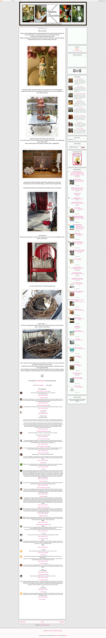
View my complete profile (77, 50)
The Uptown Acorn (77, 179)
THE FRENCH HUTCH (77, 224)
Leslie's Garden (42, 397)
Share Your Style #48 (79, 387)
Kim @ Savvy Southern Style (42, 446)
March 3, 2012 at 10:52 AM (43, 466)
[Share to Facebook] (50, 385)
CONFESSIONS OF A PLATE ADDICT (77, 250)
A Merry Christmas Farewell (79, 331)
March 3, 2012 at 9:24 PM (43, 547)
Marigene (42, 462)
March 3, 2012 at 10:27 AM (43, 460)
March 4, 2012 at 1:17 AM (43, 561)
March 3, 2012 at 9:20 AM (43, 444)
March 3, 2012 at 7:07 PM (43, 522)
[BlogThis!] (47, 385)
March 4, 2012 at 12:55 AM (43, 552)
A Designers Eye (77, 374)
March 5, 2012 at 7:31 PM (43, 589)
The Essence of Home (77, 347)
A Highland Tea (80, 122)
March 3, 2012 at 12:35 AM (43, 395)
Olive (42, 533)
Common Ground (77, 258)
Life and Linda (77, 207)
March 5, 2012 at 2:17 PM (43, 577)
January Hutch (80, 78)
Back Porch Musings (77, 373)
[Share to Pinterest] (51, 385)
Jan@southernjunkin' (42, 574)
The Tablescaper (40, 380)
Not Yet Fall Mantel (79, 107)
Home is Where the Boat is (77, 202)
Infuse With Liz (77, 364)
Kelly (42, 469)
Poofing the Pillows (77, 330)
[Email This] (46, 385)
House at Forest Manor (77, 241)
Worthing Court (77, 197)
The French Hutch (42, 579)
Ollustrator (57, 635)
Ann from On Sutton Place (42, 438)
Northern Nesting (77, 386)
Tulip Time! (80, 365)
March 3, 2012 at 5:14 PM (43, 513)
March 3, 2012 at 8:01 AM (43, 436)
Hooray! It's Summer (79, 378)
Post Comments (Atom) (45, 625)
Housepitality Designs (77, 272)
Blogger (65, 635)
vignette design (77, 233)
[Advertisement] (42, 610)
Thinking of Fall (77, 194)
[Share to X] (48, 385)
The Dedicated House (77, 171)
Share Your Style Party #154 (80, 348)
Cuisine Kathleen (77, 356)
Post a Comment (42, 599)
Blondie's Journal (77, 309)
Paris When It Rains (79, 340)
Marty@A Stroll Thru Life (42, 507)
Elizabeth (42, 410)
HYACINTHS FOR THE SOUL (77, 216)
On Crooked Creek (42, 538)
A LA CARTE (77, 339)
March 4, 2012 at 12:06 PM (43, 572)
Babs (78, 49)
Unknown (42, 554)
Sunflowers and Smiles (77, 377)
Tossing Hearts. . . (79, 292)
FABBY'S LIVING (42, 515)
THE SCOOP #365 (77, 327)
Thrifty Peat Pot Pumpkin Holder (77, 279)
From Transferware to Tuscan (80, 93)
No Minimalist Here (77, 267)
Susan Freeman (42, 563)
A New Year (80, 357)
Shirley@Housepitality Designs (42, 431)
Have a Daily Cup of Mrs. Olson (77, 291)
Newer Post (22, 621)
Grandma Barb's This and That (42, 391)
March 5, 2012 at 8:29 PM (43, 597)
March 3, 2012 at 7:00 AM (43, 413)
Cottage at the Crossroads (77, 278)
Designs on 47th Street (42, 452)
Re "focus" (79, 259)
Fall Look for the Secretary (80, 115)
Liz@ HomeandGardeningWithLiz (42, 524)
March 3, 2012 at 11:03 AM (43, 485)
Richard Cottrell (42, 481)
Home (42, 621)
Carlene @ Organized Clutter (42, 405)
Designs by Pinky (77, 317)
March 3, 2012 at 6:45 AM (43, 408)
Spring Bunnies (80, 100)
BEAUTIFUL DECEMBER (79, 310)
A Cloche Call (79, 86)
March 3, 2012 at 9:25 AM (43, 450)
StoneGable (77, 326)
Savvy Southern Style (77, 282)
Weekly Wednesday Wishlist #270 (77, 198)
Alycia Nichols (42, 496)
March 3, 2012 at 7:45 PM (43, 536)
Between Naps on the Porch (77, 187)
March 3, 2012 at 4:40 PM (43, 504)
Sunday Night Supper (80, 128)
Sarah (42, 549)
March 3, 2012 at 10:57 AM (43, 478)
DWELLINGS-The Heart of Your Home (77, 300)
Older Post (62, 621)
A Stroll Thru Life (77, 193)
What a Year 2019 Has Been (80, 301)
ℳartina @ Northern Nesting (42, 487)
